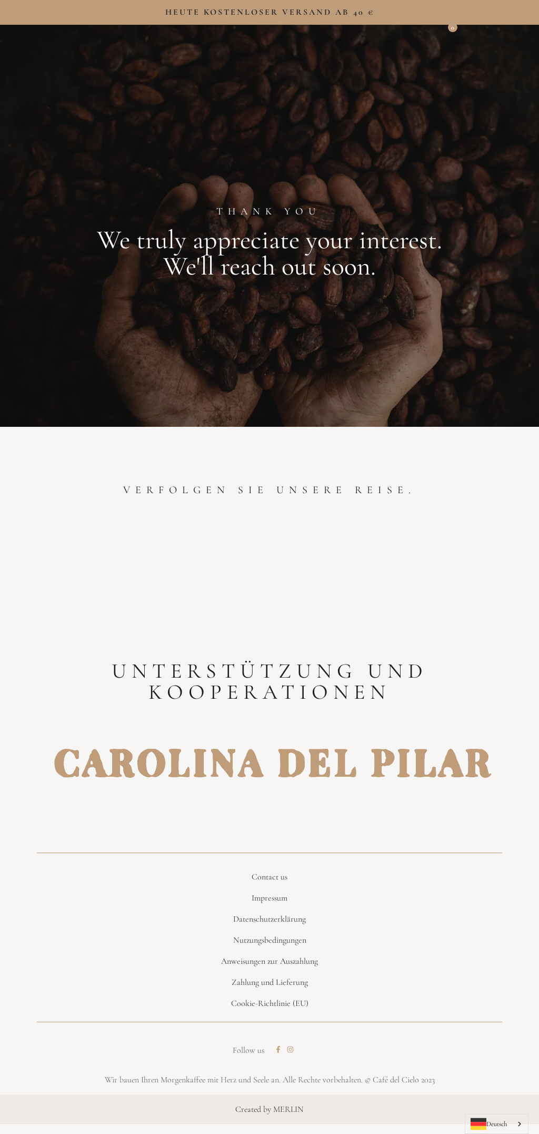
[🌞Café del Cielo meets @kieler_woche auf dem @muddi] (403, 562)
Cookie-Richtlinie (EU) (269, 1003)
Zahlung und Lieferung (270, 982)
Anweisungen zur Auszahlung (269, 961)
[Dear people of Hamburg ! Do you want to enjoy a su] (225, 562)
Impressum (269, 898)
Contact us (269, 877)
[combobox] (496, 1124)
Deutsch (496, 1124)
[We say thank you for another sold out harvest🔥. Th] (314, 562)
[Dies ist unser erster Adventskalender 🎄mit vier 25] (492, 562)
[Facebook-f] (278, 1049)
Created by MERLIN (269, 1109)
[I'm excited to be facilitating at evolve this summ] (136, 562)
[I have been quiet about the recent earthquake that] (47, 562)
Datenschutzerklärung (269, 919)
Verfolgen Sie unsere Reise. (269, 490)
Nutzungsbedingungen (269, 940)
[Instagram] (290, 1049)
